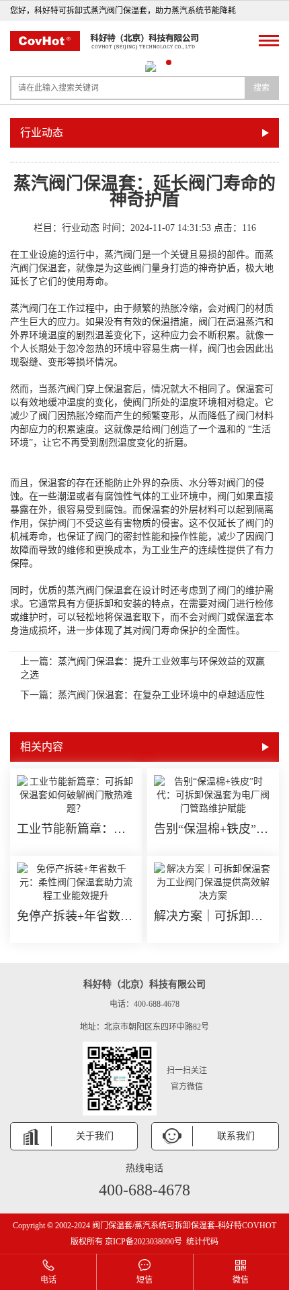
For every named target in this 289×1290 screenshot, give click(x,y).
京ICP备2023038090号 (143, 1241)
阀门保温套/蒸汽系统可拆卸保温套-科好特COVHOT (184, 1225)
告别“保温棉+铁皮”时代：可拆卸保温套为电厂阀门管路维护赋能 (213, 829)
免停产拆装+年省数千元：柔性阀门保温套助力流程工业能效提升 (76, 916)
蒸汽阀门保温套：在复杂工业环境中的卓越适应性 (161, 695)
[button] (120, 62)
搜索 (261, 88)
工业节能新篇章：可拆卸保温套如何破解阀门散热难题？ (76, 829)
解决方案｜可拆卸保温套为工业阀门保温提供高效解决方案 (213, 916)
